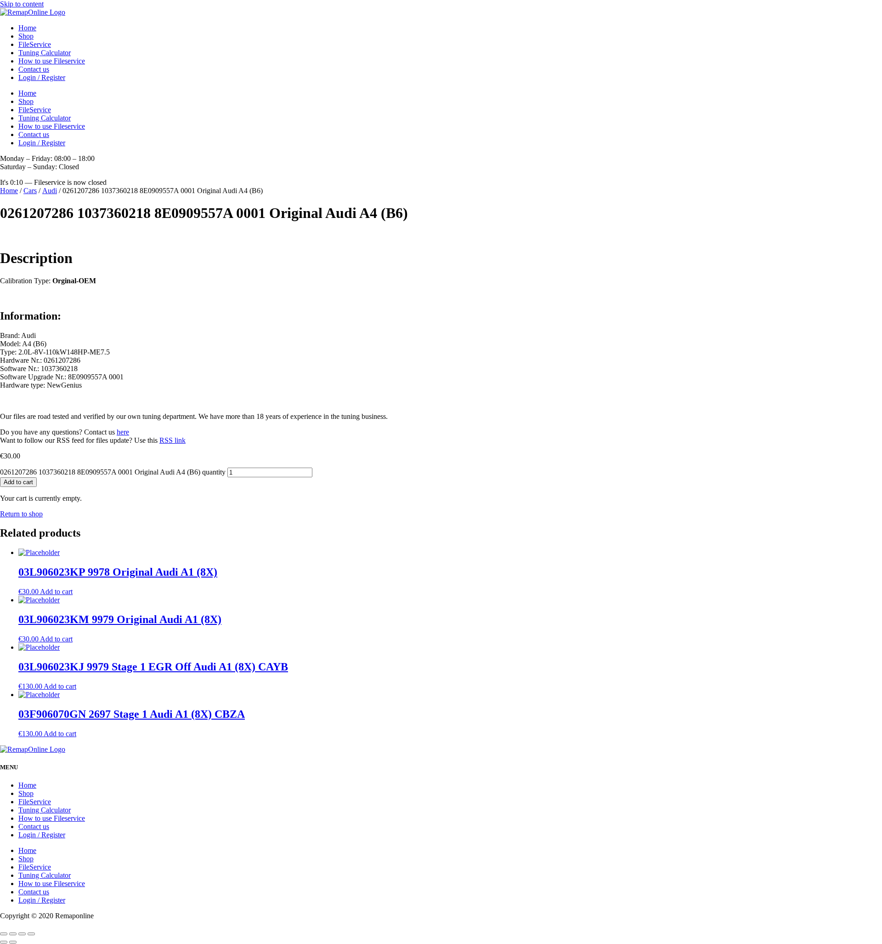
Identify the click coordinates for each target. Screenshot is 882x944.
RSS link (172, 440)
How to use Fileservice (51, 61)
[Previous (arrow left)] (3, 942)
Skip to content (22, 4)
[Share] (13, 934)
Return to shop (21, 514)
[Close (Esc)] (3, 934)
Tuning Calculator (44, 53)
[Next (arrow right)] (13, 942)
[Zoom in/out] (31, 934)
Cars (30, 191)
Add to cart (18, 482)
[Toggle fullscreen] (22, 934)
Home (27, 28)
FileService (34, 44)
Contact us (33, 69)
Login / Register (41, 77)
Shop (26, 36)
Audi (49, 191)
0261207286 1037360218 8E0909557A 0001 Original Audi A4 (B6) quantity (113, 472)
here (123, 432)
